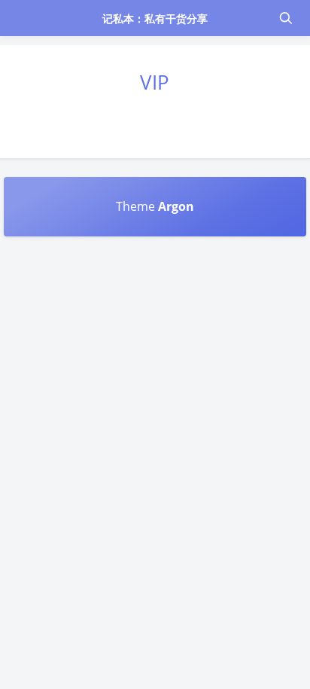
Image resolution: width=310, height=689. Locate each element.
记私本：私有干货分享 (155, 18)
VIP (155, 82)
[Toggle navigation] (285, 18)
